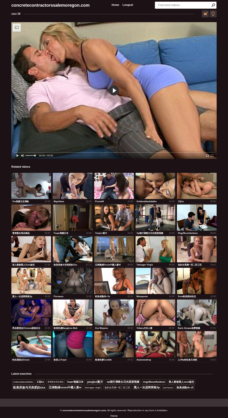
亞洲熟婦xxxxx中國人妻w (65, 387)
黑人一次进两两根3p (147, 387)
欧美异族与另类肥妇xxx (29, 387)
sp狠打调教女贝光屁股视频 (123, 381)
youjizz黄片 (95, 382)
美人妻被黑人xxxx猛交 (181, 381)
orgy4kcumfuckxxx (154, 381)
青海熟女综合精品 (56, 382)
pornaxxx (168, 387)
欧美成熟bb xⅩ (185, 387)
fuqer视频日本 (75, 381)
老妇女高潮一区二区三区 (117, 387)
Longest (128, 5)
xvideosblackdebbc (23, 381)
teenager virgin (93, 387)
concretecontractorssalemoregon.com (50, 5)
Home (115, 5)
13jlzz (40, 381)
